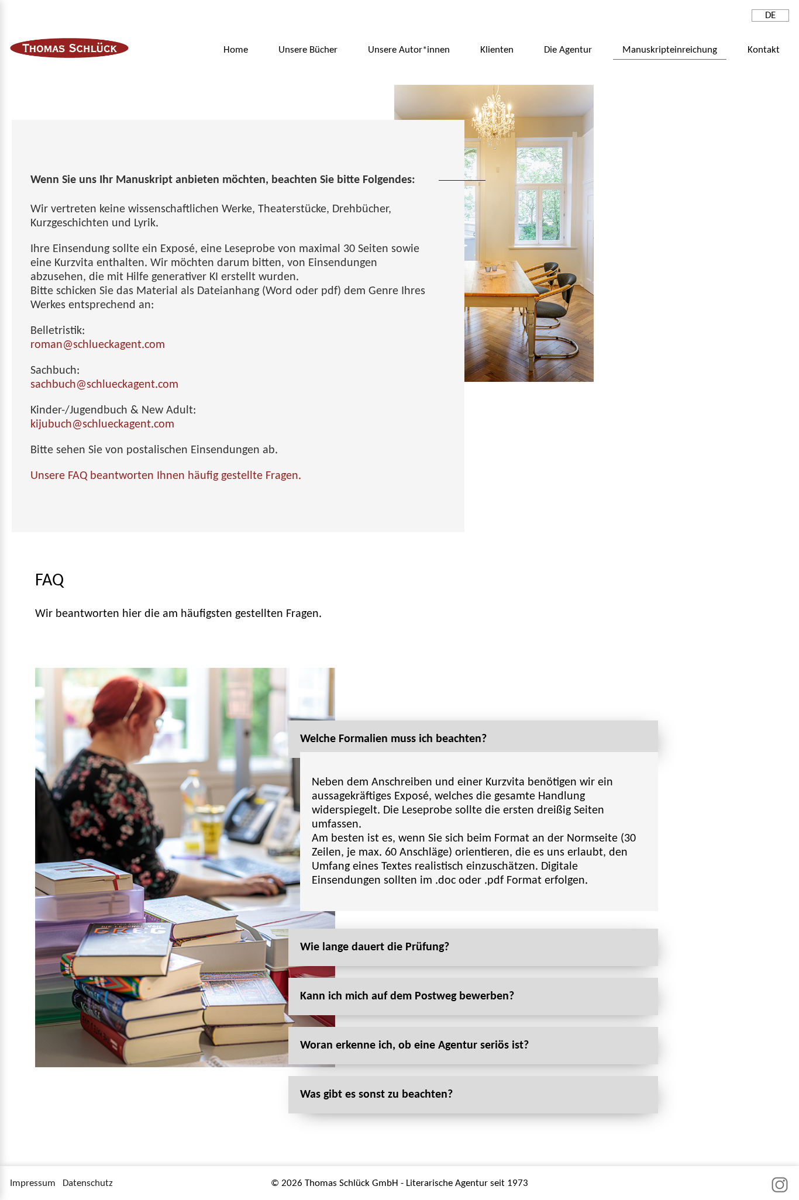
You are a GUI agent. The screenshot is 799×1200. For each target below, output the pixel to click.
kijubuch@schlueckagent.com (102, 424)
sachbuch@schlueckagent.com (104, 385)
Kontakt (764, 50)
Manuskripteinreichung (669, 50)
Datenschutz (88, 1183)
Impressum (33, 1183)
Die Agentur (568, 50)
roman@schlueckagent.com (97, 345)
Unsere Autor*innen (409, 50)
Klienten (497, 50)
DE (770, 15)
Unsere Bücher (307, 50)
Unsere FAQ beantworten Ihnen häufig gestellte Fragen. (165, 476)
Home (235, 50)
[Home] (69, 55)
